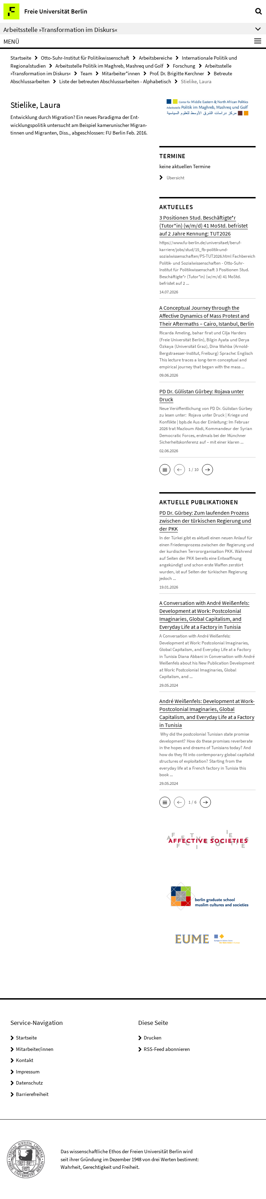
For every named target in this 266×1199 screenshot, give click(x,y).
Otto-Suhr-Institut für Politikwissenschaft (85, 57)
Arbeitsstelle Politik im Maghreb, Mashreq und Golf (109, 65)
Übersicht (175, 178)
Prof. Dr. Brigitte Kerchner (177, 73)
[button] (164, 470)
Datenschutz (29, 1082)
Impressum (27, 1071)
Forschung (184, 65)
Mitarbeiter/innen (34, 1049)
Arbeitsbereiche (155, 57)
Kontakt (24, 1060)
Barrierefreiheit (32, 1094)
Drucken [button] (152, 1037)
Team (86, 73)
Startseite (20, 57)
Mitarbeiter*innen (121, 73)
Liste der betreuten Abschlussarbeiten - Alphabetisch (115, 81)
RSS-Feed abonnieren (167, 1049)
